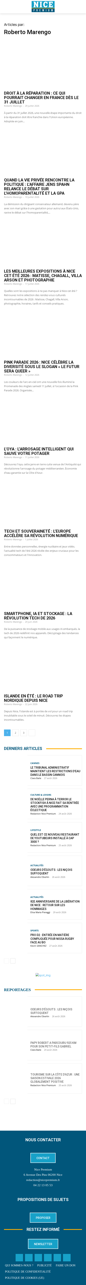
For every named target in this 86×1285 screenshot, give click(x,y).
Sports (34, 930)
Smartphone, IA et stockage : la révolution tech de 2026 (38, 615)
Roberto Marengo (13, 105)
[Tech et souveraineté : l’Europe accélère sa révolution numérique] (43, 503)
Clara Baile (35, 778)
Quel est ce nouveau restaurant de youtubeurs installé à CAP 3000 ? (54, 838)
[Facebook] (19, 1258)
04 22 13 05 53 (43, 1185)
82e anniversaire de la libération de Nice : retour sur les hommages (55, 905)
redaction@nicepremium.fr (43, 1180)
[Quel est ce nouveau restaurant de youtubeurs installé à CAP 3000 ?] (15, 837)
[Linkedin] (48, 1258)
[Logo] (43, 6)
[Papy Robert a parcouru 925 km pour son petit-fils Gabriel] (15, 1045)
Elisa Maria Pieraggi (40, 912)
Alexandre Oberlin (39, 876)
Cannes (34, 763)
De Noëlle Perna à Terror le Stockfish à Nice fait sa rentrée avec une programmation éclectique (54, 805)
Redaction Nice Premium (43, 813)
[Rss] (67, 1258)
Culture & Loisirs (40, 795)
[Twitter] (29, 1258)
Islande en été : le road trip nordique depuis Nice (33, 698)
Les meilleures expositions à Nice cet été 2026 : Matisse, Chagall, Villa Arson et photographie (43, 275)
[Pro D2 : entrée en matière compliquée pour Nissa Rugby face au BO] (15, 938)
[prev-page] (6, 960)
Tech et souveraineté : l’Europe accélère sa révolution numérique (41, 533)
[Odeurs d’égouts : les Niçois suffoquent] (15, 871)
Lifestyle (35, 830)
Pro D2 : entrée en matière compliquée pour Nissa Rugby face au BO (52, 938)
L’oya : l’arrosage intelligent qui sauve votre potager (39, 451)
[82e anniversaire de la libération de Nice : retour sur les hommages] (15, 904)
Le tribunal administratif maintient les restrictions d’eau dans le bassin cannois (55, 771)
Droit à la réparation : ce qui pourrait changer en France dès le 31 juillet (41, 97)
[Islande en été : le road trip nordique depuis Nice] (43, 667)
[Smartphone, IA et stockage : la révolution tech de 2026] (43, 585)
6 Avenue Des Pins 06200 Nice (43, 1174)
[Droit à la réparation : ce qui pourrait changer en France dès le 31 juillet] (43, 65)
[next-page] (32, 733)
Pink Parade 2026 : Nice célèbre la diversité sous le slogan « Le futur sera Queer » (41, 366)
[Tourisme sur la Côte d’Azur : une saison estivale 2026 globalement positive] (15, 1078)
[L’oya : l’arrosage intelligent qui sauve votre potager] (43, 420)
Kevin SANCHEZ (38, 945)
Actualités (36, 865)
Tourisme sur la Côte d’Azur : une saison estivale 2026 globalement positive (55, 1078)
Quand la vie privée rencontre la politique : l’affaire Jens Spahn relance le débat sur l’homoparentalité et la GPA (39, 187)
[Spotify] (57, 1258)
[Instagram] (38, 1258)
